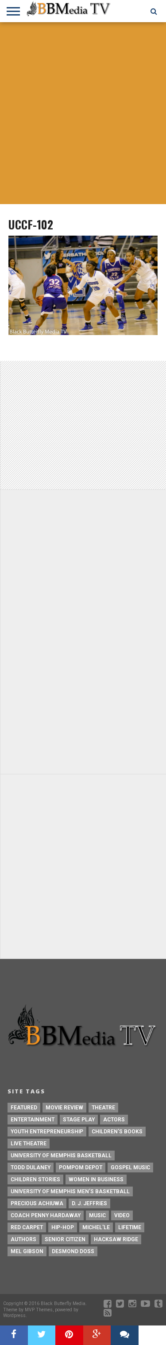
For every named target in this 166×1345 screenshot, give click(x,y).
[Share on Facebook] (14, 1335)
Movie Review (64, 1107)
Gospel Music (130, 1167)
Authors (23, 1239)
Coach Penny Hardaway (46, 1215)
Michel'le (96, 1227)
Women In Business (96, 1179)
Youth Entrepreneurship (47, 1131)
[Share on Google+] (97, 1335)
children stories (35, 1179)
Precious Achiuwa (37, 1203)
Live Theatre (28, 1143)
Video (122, 1215)
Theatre (103, 1107)
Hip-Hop (62, 1227)
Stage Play (79, 1119)
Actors (114, 1119)
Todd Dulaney (30, 1167)
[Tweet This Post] (42, 1335)
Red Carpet (27, 1227)
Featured (24, 1107)
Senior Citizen (65, 1239)
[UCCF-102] (83, 332)
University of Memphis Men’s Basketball (70, 1191)
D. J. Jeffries (89, 1203)
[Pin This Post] (69, 1335)
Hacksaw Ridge (116, 1239)
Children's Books (117, 1131)
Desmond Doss (73, 1251)
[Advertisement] (83, 114)
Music (97, 1215)
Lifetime (129, 1227)
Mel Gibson (27, 1251)
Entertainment (32, 1119)
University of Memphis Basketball (61, 1155)
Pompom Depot (80, 1167)
